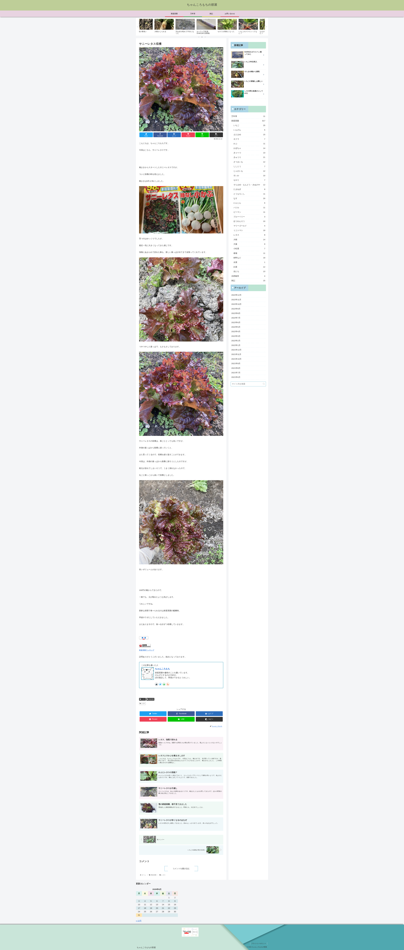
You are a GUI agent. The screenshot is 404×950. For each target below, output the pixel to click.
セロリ (249, 180)
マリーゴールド (249, 226)
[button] (264, 384)
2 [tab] (202, 37)
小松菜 (249, 249)
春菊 (249, 253)
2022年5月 (235, 327)
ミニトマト (249, 230)
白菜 (249, 267)
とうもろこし (249, 194)
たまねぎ (249, 189)
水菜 (249, 262)
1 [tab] (199, 37)
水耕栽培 (248, 276)
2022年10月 (236, 304)
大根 (249, 239)
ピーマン (249, 212)
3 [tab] (205, 37)
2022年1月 (235, 345)
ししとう (249, 166)
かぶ (249, 144)
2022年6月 (235, 322)
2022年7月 (235, 318)
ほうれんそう (249, 221)
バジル (249, 207)
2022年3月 (235, 336)
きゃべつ (249, 153)
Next (266, 27)
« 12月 (139, 921)
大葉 (249, 244)
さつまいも (249, 162)
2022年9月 (235, 309)
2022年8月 (235, 313)
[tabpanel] (149, 26)
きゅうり (249, 157)
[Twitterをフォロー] (160, 684)
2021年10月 (236, 359)
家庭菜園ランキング (146, 650)
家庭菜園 (151, 699)
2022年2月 (235, 341)
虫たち (249, 271)
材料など (249, 258)
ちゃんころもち (162, 669)
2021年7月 (235, 372)
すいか (249, 175)
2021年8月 (235, 368)
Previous (137, 27)
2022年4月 (235, 331)
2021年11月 (236, 354)
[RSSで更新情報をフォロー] (167, 684)
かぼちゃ (249, 148)
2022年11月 (236, 299)
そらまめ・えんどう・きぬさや (249, 185)
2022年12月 (236, 295)
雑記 (248, 280)
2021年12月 (236, 350)
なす (249, 198)
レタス (143, 699)
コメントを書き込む (181, 869)
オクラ (249, 139)
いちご (249, 125)
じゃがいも (249, 171)
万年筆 (248, 116)
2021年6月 (235, 377)
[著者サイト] (156, 684)
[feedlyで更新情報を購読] (164, 684)
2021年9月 (235, 363)
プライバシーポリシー (258, 943)
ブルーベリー (249, 217)
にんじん (249, 203)
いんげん (249, 130)
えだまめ (249, 134)
